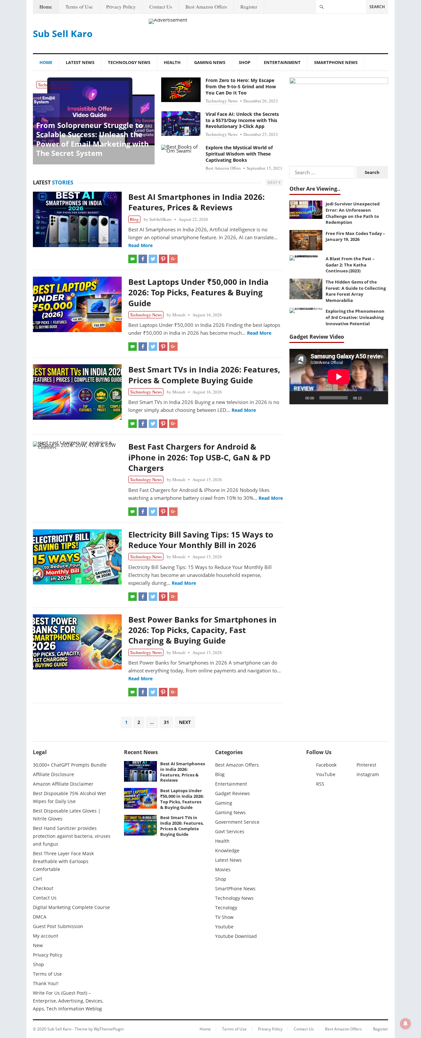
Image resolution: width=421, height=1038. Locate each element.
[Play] (298, 397)
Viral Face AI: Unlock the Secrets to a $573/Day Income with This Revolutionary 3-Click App (242, 120)
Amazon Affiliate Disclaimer (63, 784)
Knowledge (227, 850)
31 (166, 722)
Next (273, 182)
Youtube (224, 926)
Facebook (326, 765)
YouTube (325, 774)
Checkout (43, 888)
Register (248, 6)
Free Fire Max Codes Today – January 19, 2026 (355, 236)
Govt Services (229, 831)
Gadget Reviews (232, 793)
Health (172, 62)
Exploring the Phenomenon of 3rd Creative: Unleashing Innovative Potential (355, 317)
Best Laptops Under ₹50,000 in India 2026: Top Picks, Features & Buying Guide (198, 292)
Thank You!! (46, 983)
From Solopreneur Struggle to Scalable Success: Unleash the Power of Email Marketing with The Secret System (92, 139)
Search (377, 7)
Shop (244, 62)
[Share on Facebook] (142, 259)
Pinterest (366, 765)
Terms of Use (79, 6)
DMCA (39, 917)
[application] (338, 376)
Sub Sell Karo (62, 33)
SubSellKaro (160, 219)
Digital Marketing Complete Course (71, 907)
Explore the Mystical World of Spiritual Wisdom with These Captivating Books (239, 153)
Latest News (80, 62)
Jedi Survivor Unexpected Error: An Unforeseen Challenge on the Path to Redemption (353, 213)
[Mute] (369, 397)
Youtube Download (236, 936)
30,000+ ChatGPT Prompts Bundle (70, 765)
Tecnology (226, 907)
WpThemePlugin (109, 1029)
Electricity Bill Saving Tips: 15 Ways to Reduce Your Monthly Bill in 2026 (200, 539)
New (38, 945)
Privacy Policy (121, 6)
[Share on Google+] (173, 259)
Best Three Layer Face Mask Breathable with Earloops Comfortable (63, 861)
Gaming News (209, 62)
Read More (140, 245)
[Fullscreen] (379, 397)
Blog (134, 219)
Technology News (129, 62)
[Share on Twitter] (153, 259)
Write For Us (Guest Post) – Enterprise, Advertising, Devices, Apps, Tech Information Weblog (68, 1001)
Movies (223, 869)
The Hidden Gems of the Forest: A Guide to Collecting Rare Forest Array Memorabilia (356, 291)
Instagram (368, 774)
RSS (320, 784)
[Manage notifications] (405, 1023)
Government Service (237, 822)
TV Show (224, 917)
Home (45, 6)
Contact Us (160, 6)
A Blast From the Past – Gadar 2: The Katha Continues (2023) (350, 265)
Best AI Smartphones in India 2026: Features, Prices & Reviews (196, 202)
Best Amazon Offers (206, 6)
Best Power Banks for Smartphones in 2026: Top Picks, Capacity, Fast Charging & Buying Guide (202, 630)
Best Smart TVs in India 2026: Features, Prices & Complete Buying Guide (204, 374)
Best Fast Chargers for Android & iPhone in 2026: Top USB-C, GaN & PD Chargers (199, 457)
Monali (179, 315)
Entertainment (282, 62)
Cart (37, 879)
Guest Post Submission (58, 926)
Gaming (223, 803)
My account (45, 936)
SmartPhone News (336, 62)
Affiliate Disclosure (53, 774)
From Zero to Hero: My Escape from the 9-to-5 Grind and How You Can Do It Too (241, 86)
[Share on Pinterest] (163, 259)
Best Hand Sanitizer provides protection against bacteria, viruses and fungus (72, 836)
